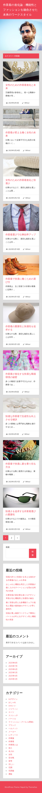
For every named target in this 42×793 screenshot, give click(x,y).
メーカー (12, 731)
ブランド (12, 725)
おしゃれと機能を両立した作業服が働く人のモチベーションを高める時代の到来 (21, 587)
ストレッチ (13, 715)
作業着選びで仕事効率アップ (20, 234)
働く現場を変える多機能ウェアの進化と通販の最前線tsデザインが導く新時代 (21, 605)
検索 (8, 547)
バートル (12, 718)
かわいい (12, 705)
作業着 (11, 741)
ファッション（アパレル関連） (22, 722)
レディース (13, 735)
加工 (10, 748)
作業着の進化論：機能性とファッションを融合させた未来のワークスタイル (20, 9)
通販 (10, 774)
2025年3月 (13, 679)
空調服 (11, 770)
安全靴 (11, 757)
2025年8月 (13, 662)
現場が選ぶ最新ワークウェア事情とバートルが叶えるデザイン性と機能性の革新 (21, 616)
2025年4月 (13, 675)
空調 (10, 767)
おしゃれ (12, 702)
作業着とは (13, 744)
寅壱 (10, 761)
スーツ (11, 712)
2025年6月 (13, 669)
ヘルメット (13, 728)
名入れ (11, 751)
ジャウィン (13, 709)
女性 (10, 754)
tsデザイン (13, 699)
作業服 (11, 738)
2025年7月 (13, 666)
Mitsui (26, 103)
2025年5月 (13, 672)
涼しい (11, 764)
